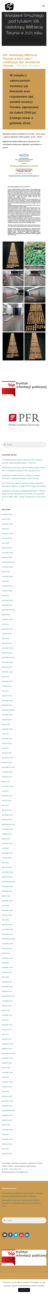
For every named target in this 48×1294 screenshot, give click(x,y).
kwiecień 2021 (7, 796)
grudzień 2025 (7, 553)
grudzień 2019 (7, 872)
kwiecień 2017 (7, 1025)
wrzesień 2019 (7, 886)
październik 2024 (8, 610)
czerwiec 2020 (7, 843)
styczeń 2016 (7, 1096)
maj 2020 (5, 848)
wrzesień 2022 (7, 715)
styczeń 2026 (7, 548)
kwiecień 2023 (7, 681)
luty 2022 (5, 748)
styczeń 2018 (7, 982)
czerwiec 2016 (7, 1072)
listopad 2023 (7, 653)
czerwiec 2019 (7, 901)
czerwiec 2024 (7, 619)
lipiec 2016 (6, 1068)
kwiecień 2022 (7, 738)
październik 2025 (8, 562)
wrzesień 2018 (7, 944)
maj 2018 (5, 963)
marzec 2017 (7, 1029)
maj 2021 (5, 791)
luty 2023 (5, 691)
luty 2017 (5, 1034)
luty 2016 (5, 1091)
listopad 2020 (7, 820)
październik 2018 (8, 939)
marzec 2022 (7, 743)
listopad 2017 (7, 991)
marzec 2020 (7, 858)
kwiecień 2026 (7, 533)
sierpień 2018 (7, 948)
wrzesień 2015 (7, 1115)
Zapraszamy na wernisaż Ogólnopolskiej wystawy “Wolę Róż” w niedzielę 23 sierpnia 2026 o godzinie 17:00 (21, 1203)
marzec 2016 (7, 1087)
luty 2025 (5, 595)
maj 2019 (5, 905)
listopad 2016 (7, 1049)
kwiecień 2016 (7, 1082)
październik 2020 (8, 824)
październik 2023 (8, 657)
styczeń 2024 (7, 643)
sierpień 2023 (7, 667)
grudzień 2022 (7, 700)
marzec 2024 (7, 634)
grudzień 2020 (7, 815)
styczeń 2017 (7, 1039)
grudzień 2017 (7, 986)
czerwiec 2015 (7, 1130)
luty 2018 (5, 977)
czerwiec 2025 (7, 576)
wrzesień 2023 (7, 662)
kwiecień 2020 (7, 853)
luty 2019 (5, 920)
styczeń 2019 (7, 924)
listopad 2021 (7, 762)
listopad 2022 (7, 705)
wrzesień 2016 (7, 1058)
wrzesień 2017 (7, 1001)
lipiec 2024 (6, 614)
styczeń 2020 (7, 867)
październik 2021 (8, 767)
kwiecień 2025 (7, 586)
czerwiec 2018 (7, 958)
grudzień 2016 (7, 1044)
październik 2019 (8, 882)
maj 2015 (5, 1134)
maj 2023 (5, 677)
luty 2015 (5, 1149)
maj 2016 (5, 1077)
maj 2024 (5, 624)
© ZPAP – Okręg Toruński (11, 1169)
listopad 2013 (7, 1153)
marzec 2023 (7, 686)
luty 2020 (5, 863)
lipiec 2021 (6, 781)
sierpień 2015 (7, 1120)
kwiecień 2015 (7, 1139)
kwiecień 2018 (7, 967)
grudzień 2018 (7, 929)
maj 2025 (5, 581)
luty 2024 (5, 638)
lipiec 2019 (6, 896)
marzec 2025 (7, 591)
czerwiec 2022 (7, 729)
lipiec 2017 (6, 1010)
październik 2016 (8, 1053)
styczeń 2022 (7, 753)
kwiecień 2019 (7, 910)
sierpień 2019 (7, 891)
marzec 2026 (7, 538)
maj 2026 (5, 529)
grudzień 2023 (7, 648)
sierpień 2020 (7, 834)
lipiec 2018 (6, 953)
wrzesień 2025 (7, 567)
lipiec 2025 (6, 572)
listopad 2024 (7, 605)
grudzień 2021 (7, 758)
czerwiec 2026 (7, 524)
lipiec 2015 (6, 1125)
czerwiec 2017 (7, 1015)
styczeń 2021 (7, 810)
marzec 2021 (7, 800)
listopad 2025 (7, 557)
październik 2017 (8, 996)
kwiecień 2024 (7, 629)
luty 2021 (5, 805)
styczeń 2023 (7, 696)
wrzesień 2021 (7, 772)
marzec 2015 (7, 1144)
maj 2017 (5, 1020)
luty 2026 (5, 543)
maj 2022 (5, 734)
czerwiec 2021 (7, 786)
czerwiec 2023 (7, 672)
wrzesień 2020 (7, 829)
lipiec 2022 (6, 724)
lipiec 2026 (6, 519)
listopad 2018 (7, 934)
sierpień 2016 (7, 1063)
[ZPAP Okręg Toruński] (9, 6)
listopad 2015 (7, 1106)
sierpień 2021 (7, 777)
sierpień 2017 (7, 1006)
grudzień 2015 (7, 1101)
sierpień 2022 (7, 719)
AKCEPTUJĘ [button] (24, 1290)
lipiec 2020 (6, 839)
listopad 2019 (7, 877)
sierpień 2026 (7, 514)
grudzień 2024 (7, 600)
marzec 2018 (7, 972)
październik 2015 (8, 1110)
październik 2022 (8, 710)
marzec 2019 (7, 915)
